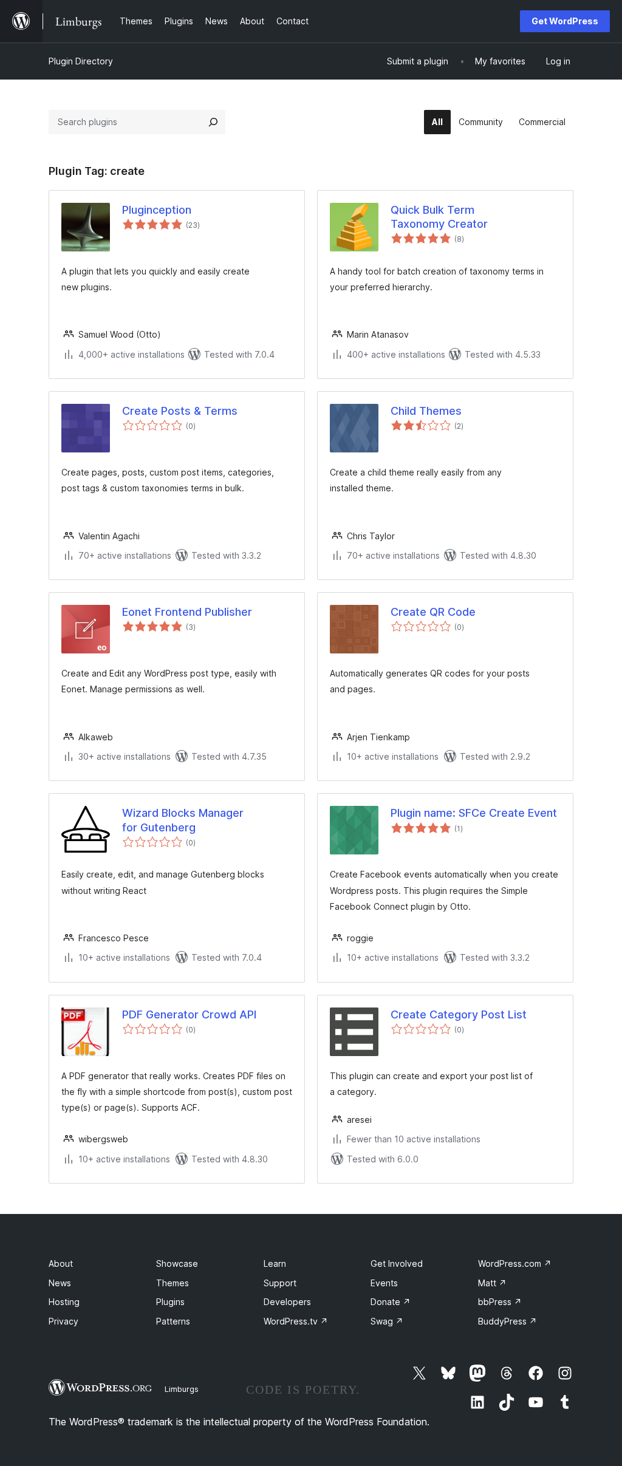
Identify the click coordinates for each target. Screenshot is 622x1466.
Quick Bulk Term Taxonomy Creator (439, 216)
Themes (172, 1283)
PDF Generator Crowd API (189, 1014)
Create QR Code (433, 611)
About (61, 1263)
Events (384, 1283)
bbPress (500, 1302)
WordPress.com (515, 1263)
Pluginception (156, 209)
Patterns (173, 1321)
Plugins (170, 1302)
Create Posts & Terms (180, 410)
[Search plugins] (213, 122)
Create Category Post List (459, 1014)
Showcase (177, 1263)
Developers (287, 1302)
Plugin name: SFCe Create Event (474, 812)
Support (280, 1283)
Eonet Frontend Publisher (187, 611)
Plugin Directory (81, 61)
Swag (387, 1321)
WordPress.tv (296, 1321)
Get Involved (397, 1263)
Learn (275, 1263)
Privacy (63, 1321)
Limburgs (182, 1389)
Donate (391, 1302)
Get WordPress (564, 21)
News (60, 1283)
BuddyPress (507, 1321)
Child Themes (426, 410)
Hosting (64, 1302)
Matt (492, 1283)
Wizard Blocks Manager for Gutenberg (183, 819)
